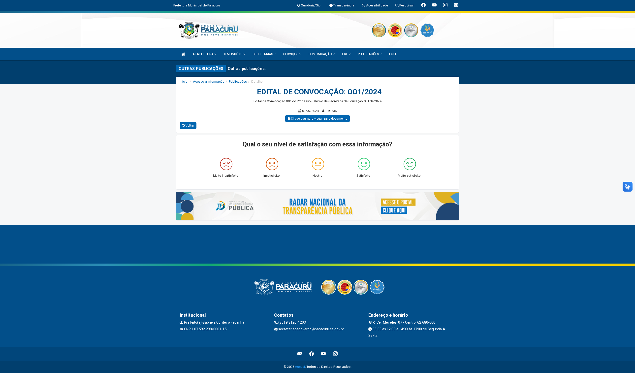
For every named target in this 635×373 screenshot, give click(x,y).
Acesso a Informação (208, 81)
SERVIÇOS (291, 54)
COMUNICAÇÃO (321, 54)
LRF (345, 54)
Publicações (238, 81)
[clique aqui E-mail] (299, 353)
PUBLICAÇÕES (369, 54)
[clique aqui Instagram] (335, 353)
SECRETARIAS (263, 54)
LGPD (393, 54)
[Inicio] (183, 54)
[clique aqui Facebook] (311, 353)
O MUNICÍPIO (233, 54)
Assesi (300, 367)
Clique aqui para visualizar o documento (318, 118)
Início (184, 81)
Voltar (189, 125)
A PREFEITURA (203, 54)
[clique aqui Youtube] (323, 353)
